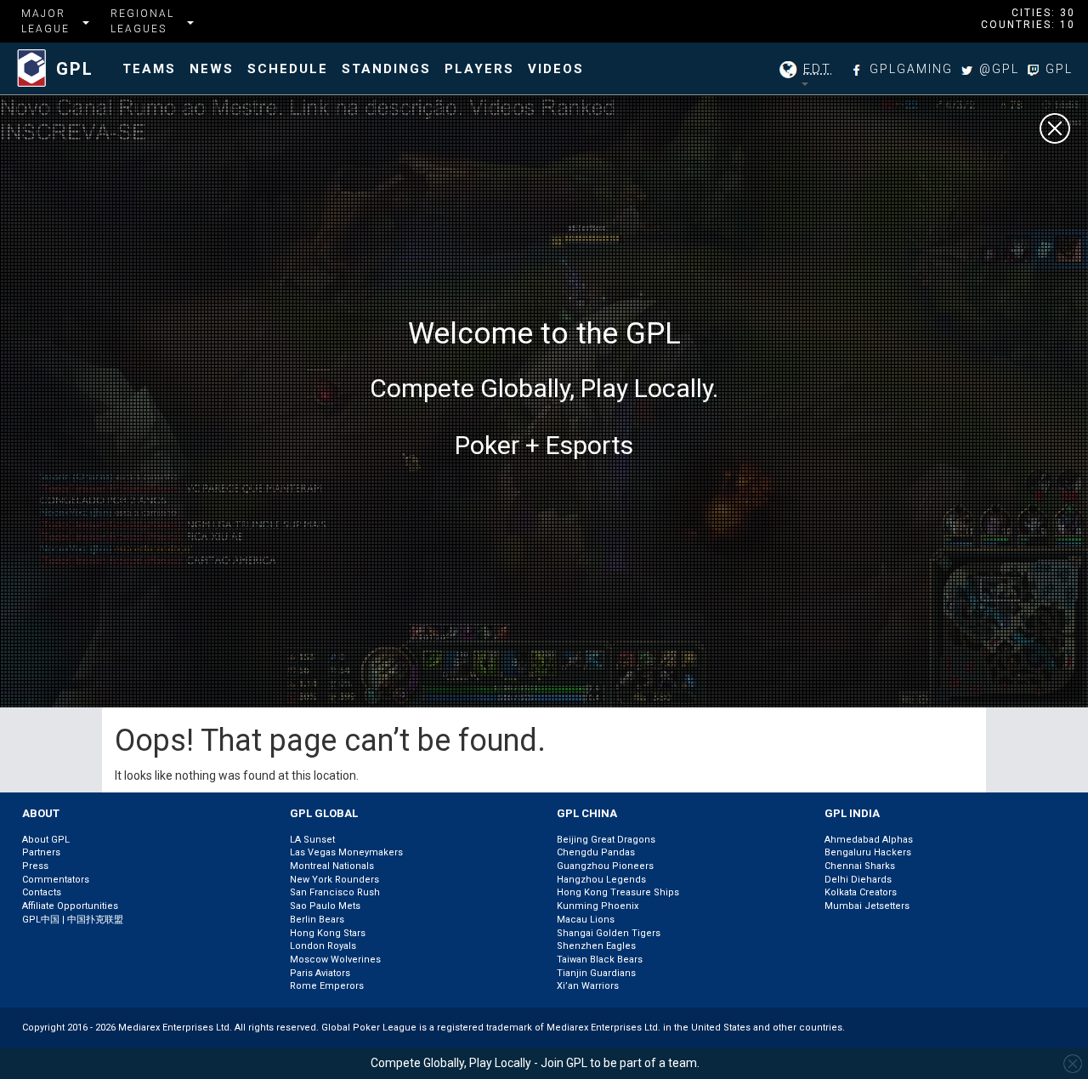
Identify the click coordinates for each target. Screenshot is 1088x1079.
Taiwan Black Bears (600, 959)
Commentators (55, 879)
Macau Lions (586, 919)
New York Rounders (334, 879)
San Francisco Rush (335, 892)
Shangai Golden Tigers (608, 933)
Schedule (287, 69)
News (212, 69)
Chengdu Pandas (596, 852)
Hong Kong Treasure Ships (618, 892)
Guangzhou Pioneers (605, 866)
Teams (149, 69)
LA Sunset (312, 839)
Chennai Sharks (859, 866)
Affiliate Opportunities (70, 905)
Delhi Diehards (858, 879)
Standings (386, 69)
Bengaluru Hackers (867, 852)
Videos (556, 69)
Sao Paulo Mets (325, 905)
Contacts (41, 892)
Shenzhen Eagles (596, 945)
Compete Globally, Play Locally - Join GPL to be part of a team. (535, 1063)
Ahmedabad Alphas (868, 839)
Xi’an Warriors (588, 985)
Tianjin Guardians (596, 973)
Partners (41, 852)
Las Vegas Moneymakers (346, 852)
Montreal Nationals (332, 866)
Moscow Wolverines (335, 959)
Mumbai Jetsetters (867, 905)
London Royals (323, 945)
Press (35, 866)
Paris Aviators (320, 973)
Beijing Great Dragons (606, 839)
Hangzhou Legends (601, 879)
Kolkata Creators (860, 892)
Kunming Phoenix (597, 905)
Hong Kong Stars (328, 933)
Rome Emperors (327, 985)
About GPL (46, 839)
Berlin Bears (317, 919)
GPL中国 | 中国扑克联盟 (72, 919)
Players (479, 69)
